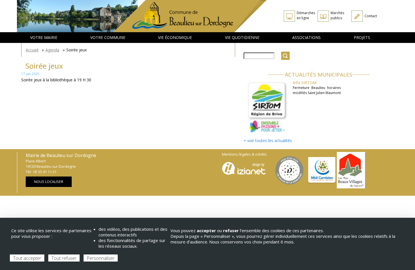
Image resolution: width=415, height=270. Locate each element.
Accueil (32, 50)
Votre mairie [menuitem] (43, 37)
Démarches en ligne (306, 15)
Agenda (52, 50)
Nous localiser (48, 181)
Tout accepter (27, 258)
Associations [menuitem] (306, 37)
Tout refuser (64, 258)
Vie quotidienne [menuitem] (242, 37)
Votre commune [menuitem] (107, 37)
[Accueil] (190, 16)
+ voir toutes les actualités (268, 140)
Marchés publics (337, 15)
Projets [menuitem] (362, 37)
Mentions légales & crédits (244, 154)
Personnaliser (101, 258)
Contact (370, 16)
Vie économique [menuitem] (175, 37)
